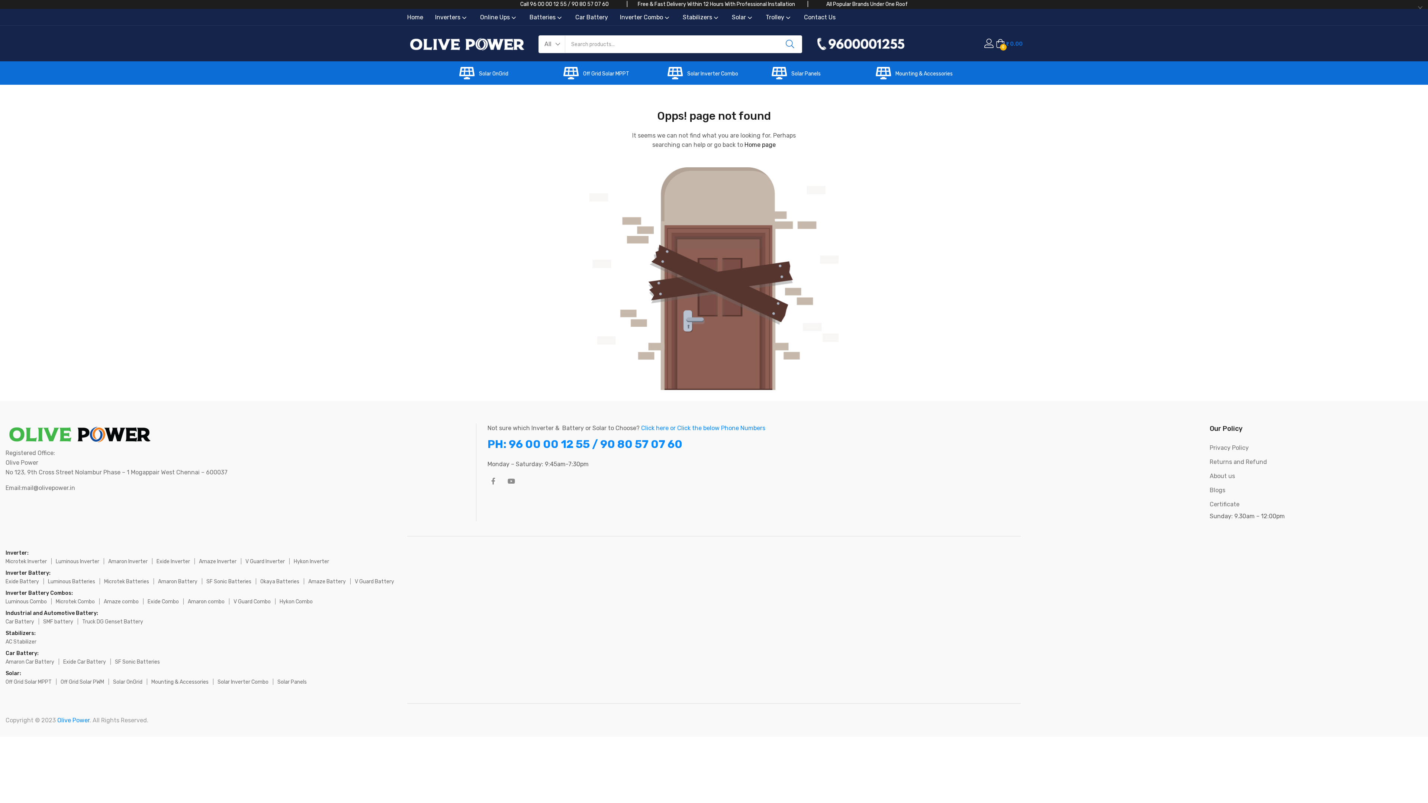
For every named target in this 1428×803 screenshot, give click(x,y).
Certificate (1224, 504)
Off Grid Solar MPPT (606, 74)
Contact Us (820, 17)
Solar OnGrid (493, 74)
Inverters (448, 17)
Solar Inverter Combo (712, 74)
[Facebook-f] (493, 481)
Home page (760, 144)
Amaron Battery (177, 581)
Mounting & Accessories (924, 74)
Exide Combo (163, 602)
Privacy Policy (1229, 447)
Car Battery (591, 17)
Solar (739, 17)
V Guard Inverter (265, 561)
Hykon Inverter (311, 561)
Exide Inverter (173, 561)
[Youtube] (511, 481)
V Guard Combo (252, 602)
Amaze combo (121, 602)
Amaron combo (206, 602)
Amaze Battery (327, 581)
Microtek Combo (75, 602)
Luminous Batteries (71, 581)
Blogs (1217, 490)
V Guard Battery (374, 581)
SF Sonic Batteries (228, 581)
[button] (552, 44)
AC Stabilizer (21, 642)
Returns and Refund (1238, 461)
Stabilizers (698, 17)
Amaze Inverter (218, 561)
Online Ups (495, 17)
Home (415, 17)
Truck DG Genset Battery (112, 622)
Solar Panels (806, 74)
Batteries (543, 17)
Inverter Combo (642, 17)
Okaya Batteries (279, 581)
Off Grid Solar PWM (82, 682)
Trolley (776, 17)
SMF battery (58, 622)
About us (1222, 476)
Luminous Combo (26, 602)
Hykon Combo (296, 602)
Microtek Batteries (126, 581)
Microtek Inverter (26, 561)
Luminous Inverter (77, 561)
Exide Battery (22, 581)
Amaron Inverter (128, 561)
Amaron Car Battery (30, 662)
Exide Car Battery (84, 662)
